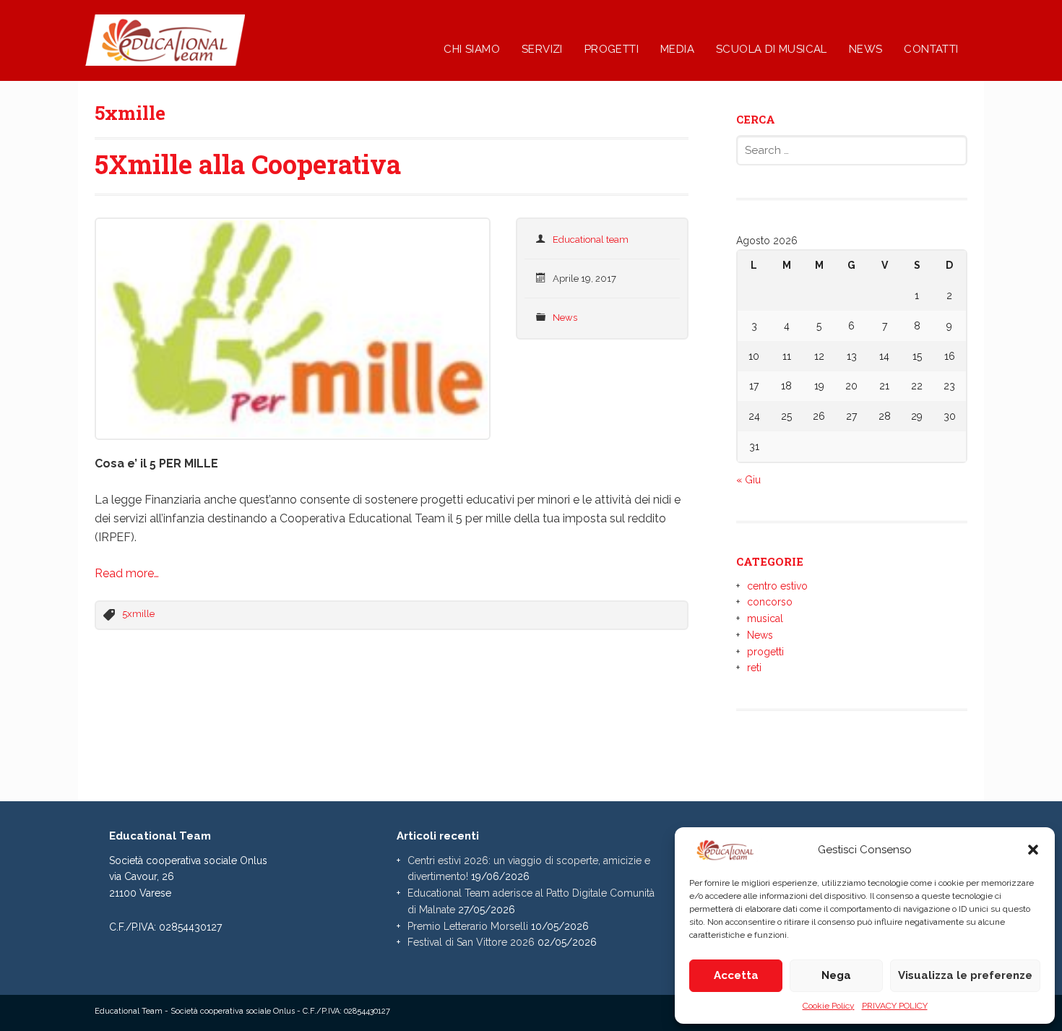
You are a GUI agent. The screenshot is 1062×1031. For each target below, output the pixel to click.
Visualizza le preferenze (965, 975)
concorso (770, 602)
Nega (836, 975)
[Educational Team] (215, 58)
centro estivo (777, 586)
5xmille (138, 613)
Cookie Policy (829, 1006)
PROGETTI (611, 49)
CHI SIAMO (472, 49)
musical (765, 618)
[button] (1033, 849)
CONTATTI (931, 49)
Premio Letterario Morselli (467, 926)
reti (754, 667)
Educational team (591, 239)
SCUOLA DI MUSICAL (771, 49)
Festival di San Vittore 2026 (471, 942)
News (565, 317)
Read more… (127, 573)
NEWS (866, 49)
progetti (765, 651)
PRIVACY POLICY (895, 1006)
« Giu (748, 480)
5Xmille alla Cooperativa (248, 164)
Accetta (736, 975)
